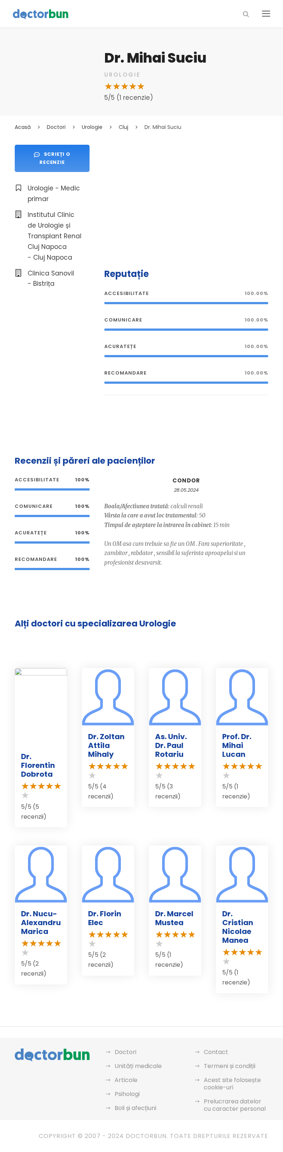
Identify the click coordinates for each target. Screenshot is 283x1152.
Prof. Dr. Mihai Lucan (236, 745)
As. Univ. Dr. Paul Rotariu (171, 745)
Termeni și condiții (229, 1066)
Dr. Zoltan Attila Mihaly (106, 745)
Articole (126, 1080)
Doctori (125, 1052)
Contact (216, 1052)
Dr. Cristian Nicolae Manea (237, 927)
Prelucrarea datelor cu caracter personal (235, 1105)
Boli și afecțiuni (135, 1108)
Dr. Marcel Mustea (174, 918)
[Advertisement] (186, 196)
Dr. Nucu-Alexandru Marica (41, 923)
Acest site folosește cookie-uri (232, 1084)
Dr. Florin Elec (104, 918)
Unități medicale (138, 1066)
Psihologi (127, 1094)
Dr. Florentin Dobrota (38, 765)
